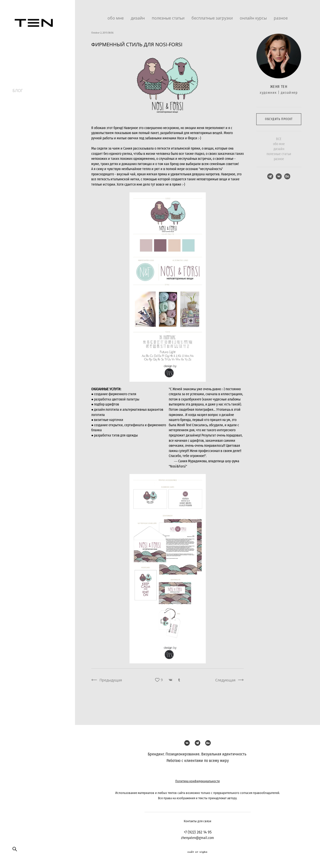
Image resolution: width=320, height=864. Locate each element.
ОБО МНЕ (21, 74)
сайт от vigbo (198, 852)
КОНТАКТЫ (23, 79)
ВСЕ (279, 139)
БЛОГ (17, 90)
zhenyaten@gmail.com (197, 838)
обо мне (116, 18)
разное (281, 18)
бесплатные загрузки (213, 18)
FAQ (16, 85)
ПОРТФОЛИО (25, 68)
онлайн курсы (254, 18)
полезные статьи (169, 18)
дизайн (138, 18)
